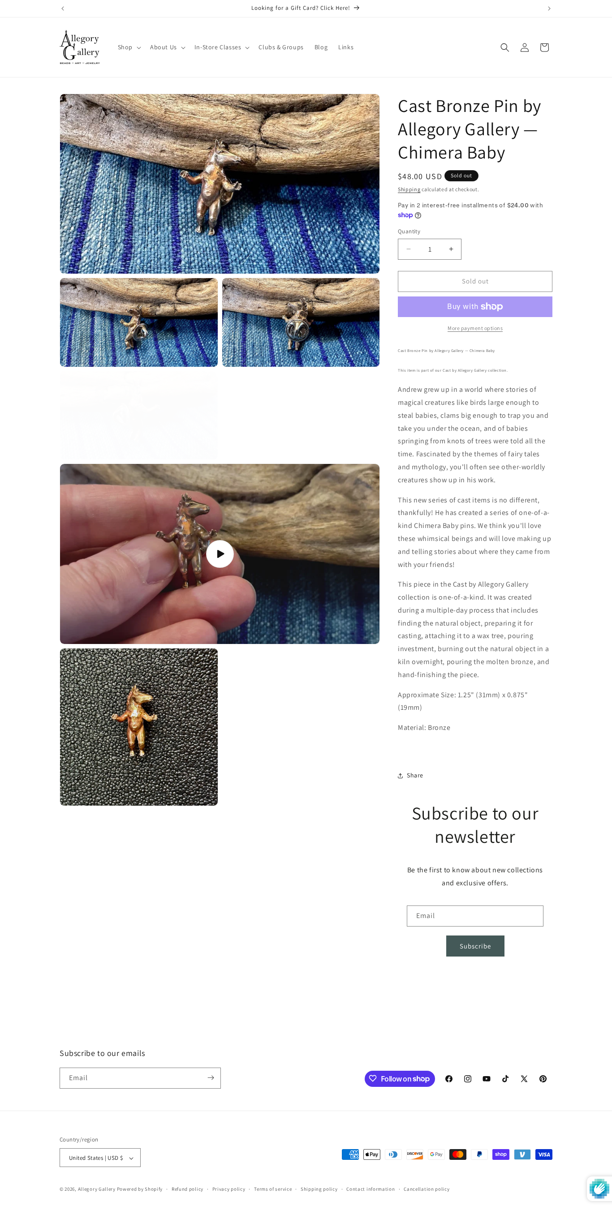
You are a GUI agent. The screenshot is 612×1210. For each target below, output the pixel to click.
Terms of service (273, 1189)
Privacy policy (229, 1189)
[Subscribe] (210, 1077)
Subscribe (475, 946)
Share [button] (415, 775)
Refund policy (187, 1189)
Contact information (370, 1189)
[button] (128, 47)
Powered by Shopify (140, 1189)
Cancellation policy (426, 1189)
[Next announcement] (549, 8)
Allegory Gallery (97, 1189)
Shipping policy (319, 1189)
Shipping (409, 189)
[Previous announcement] (63, 8)
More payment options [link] (475, 328)
